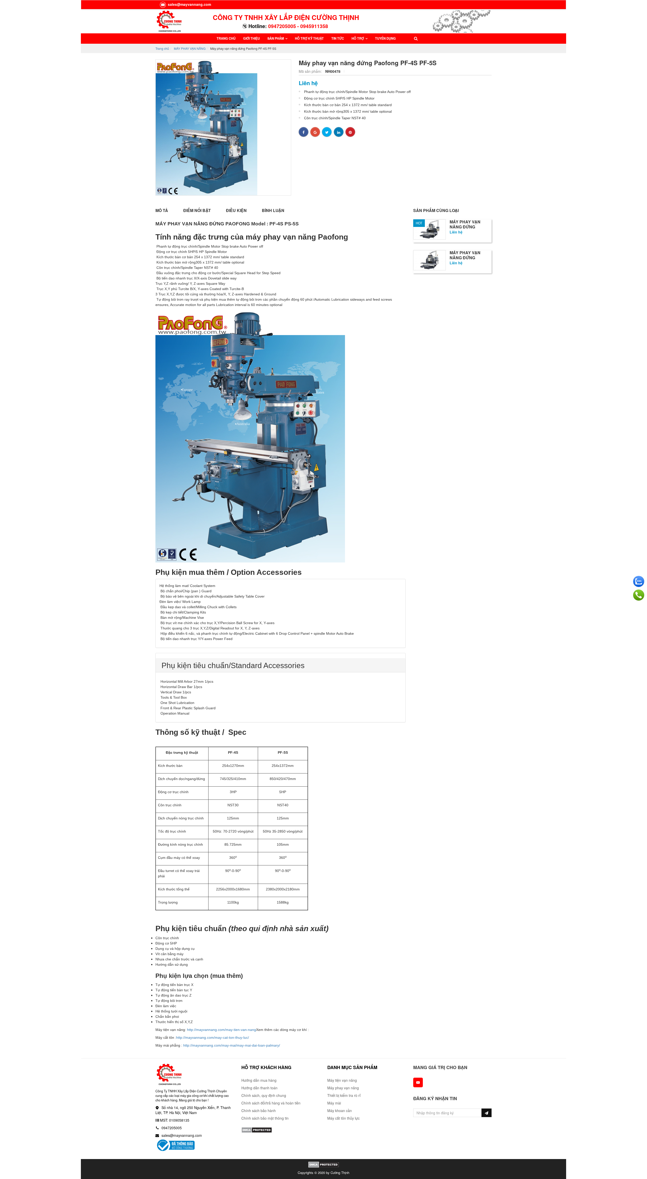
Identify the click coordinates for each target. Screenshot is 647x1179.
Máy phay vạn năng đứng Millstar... (465, 226)
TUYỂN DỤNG (385, 38)
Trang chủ (162, 48)
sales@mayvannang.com (189, 4)
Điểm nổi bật (197, 210)
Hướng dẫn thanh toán (259, 1087)
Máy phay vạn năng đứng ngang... (465, 257)
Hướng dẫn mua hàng (258, 1080)
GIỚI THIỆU (251, 38)
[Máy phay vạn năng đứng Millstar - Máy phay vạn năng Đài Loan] (429, 228)
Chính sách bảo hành (258, 1110)
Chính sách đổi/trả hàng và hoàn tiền (271, 1102)
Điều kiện (236, 210)
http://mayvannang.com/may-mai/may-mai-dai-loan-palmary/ (231, 1045)
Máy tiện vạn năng (342, 1080)
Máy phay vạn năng (343, 1087)
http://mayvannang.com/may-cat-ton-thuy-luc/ (212, 1037)
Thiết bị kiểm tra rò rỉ (344, 1095)
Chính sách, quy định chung (263, 1095)
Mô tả (161, 210)
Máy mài (334, 1102)
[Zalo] (638, 581)
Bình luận (273, 210)
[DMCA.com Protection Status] (256, 1129)
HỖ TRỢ (358, 38)
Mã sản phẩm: (311, 71)
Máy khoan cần (339, 1110)
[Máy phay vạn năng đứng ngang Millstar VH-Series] (429, 259)
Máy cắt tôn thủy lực (343, 1118)
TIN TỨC (337, 38)
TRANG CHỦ (226, 38)
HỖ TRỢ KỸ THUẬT (309, 38)
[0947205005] (638, 595)
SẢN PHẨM (276, 38)
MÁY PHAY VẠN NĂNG (189, 48)
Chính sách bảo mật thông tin (265, 1118)
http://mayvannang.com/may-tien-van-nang (221, 1030)
